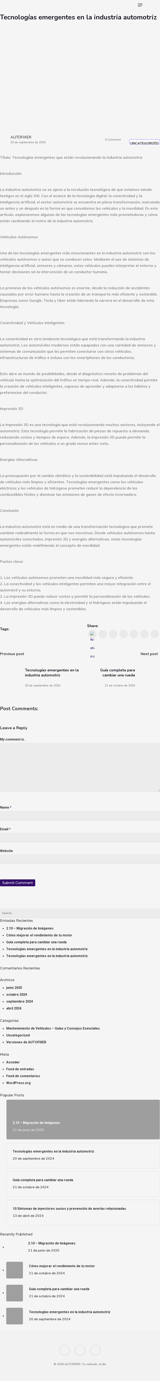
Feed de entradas (20, 1069)
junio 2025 (14, 988)
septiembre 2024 (19, 1001)
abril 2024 (13, 1008)
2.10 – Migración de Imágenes (30, 928)
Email (5, 829)
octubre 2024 (16, 995)
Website (6, 851)
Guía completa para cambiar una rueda (36, 942)
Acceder (13, 1062)
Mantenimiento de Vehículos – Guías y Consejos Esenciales (53, 1028)
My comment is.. (13, 739)
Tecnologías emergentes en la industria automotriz (47, 949)
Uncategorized (144, 142)
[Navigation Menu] (140, 5)
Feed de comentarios (23, 1076)
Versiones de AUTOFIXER (26, 1042)
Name (5, 807)
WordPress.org (18, 1083)
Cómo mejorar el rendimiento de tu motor (39, 935)
